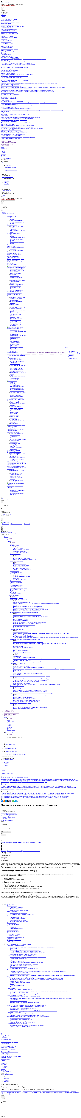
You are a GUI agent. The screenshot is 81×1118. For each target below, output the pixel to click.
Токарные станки (18, 548)
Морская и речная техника (14, 787)
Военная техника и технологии (9, 786)
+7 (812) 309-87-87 (6, 158)
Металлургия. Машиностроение (22, 602)
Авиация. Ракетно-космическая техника (16, 789)
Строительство (17, 656)
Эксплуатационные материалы (59, 797)
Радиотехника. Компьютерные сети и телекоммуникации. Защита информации (34, 696)
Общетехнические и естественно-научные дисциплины (28, 642)
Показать (3, 835)
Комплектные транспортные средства (29, 793)
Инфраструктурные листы (8, 1035)
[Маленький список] (1, 823)
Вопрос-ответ (4, 1066)
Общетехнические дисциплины (9, 1042)
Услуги (2, 1033)
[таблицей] (3, 821)
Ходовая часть (39, 796)
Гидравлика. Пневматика (20, 688)
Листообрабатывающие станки (21, 576)
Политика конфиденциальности (32, 1091)
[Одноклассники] (4, 801)
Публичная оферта (7, 1094)
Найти (2, 1097)
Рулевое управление (29, 796)
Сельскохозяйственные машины (53, 786)
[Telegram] (17, 801)
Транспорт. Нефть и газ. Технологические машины (27, 615)
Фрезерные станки (18, 556)
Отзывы (3, 1069)
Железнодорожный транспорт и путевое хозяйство (31, 786)
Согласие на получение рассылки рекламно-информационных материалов (59, 1092)
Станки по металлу (6, 1057)
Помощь (3, 1060)
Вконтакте (6, 181)
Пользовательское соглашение (29, 1092)
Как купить (4, 1037)
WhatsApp (6, 184)
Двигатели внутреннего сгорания (10, 793)
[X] (8, 801)
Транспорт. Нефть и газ (7, 1054)
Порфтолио (4, 1036)
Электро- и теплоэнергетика (21, 666)
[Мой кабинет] (1, 517)
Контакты (3, 1070)
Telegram (6, 182)
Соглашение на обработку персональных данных (55, 1091)
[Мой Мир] (6, 801)
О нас (8, 720)
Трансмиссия (7, 797)
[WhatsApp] (13, 801)
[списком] (2, 821)
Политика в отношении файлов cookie (11, 1091)
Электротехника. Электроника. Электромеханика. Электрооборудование (33, 679)
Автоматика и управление (20, 632)
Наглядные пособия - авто (18, 797)
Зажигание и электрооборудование (15, 794)
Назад (10, 538)
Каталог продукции (6, 1039)
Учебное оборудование (16, 598)
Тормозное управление (18, 796)
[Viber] (10, 801)
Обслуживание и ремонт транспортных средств (38, 797)
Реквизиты (3, 1064)
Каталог (9, 539)
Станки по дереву (5, 1059)
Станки (12, 544)
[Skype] (15, 801)
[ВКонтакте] (2, 801)
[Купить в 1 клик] (1, 839)
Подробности (4, 858)
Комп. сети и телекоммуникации (9, 1044)
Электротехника (5, 1043)
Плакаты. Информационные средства (23, 705)
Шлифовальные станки (19, 564)
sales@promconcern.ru (7, 177)
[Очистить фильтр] (2, 833)
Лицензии (3, 1067)
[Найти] (2, 9)
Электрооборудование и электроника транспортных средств (37, 787)
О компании (4, 1063)
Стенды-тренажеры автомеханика (34, 794)
